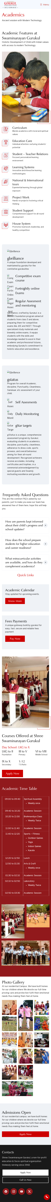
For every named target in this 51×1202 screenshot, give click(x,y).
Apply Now (12, 773)
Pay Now (15, 638)
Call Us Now (26, 1180)
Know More (15, 601)
